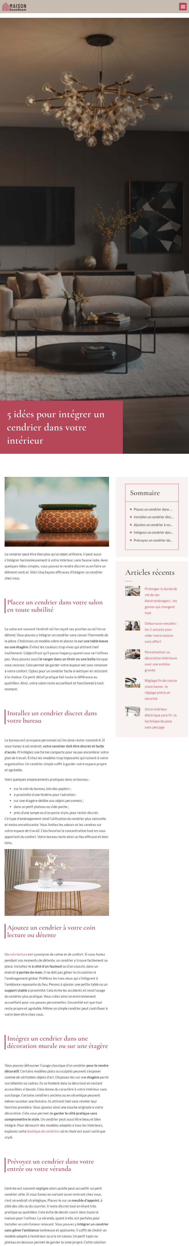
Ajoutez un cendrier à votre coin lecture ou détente (154, 525)
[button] (183, 6)
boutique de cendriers (43, 1131)
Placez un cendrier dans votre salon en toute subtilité (154, 509)
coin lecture (18, 954)
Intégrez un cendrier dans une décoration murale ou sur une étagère (154, 532)
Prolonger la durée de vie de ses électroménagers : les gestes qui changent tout (161, 601)
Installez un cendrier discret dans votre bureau (154, 517)
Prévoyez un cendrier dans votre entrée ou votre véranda (154, 540)
